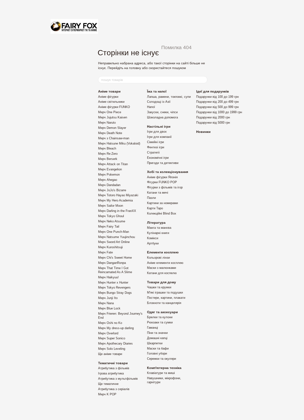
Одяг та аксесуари (162, 312)
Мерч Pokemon (109, 174)
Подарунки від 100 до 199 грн (217, 96)
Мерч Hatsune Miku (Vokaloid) (119, 143)
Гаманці (152, 327)
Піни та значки (157, 333)
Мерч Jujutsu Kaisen (112, 117)
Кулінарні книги (158, 233)
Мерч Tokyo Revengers (114, 287)
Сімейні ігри (155, 142)
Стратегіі (153, 152)
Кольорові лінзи (158, 257)
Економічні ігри (158, 157)
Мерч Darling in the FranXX (117, 211)
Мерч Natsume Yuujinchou (116, 237)
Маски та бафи (158, 348)
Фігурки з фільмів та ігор (165, 187)
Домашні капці (157, 338)
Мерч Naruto (107, 122)
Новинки (203, 132)
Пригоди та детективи (162, 163)
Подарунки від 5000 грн (213, 122)
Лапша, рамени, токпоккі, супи (169, 96)
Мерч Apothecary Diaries (115, 343)
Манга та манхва (159, 227)
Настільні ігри (159, 126)
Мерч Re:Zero (108, 153)
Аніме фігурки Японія (162, 177)
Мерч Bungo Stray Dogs (115, 292)
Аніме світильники (111, 101)
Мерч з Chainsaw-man (113, 138)
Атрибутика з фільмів (113, 368)
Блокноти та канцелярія (164, 303)
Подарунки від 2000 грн (213, 117)
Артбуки (153, 243)
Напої (151, 107)
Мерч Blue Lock (109, 308)
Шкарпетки (154, 343)
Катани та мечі (157, 192)
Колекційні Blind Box (161, 213)
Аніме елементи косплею (165, 263)
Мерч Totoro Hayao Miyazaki (118, 195)
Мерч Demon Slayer (112, 128)
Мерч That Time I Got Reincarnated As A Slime (115, 270)
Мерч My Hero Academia (115, 200)
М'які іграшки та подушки (165, 292)
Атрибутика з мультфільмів (118, 378)
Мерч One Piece (109, 112)
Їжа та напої (156, 91)
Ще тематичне (108, 384)
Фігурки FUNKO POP (162, 182)
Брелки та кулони (159, 317)
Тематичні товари (113, 363)
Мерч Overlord (108, 333)
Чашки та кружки (159, 287)
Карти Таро (155, 208)
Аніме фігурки (108, 96)
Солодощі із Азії (159, 101)
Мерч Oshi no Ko (110, 323)
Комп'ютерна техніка (164, 368)
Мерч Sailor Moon (110, 205)
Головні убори (157, 353)
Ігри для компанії (159, 137)
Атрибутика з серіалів (113, 389)
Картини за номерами (162, 203)
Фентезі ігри (155, 147)
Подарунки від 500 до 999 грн (217, 107)
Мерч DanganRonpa (112, 263)
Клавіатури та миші (161, 373)
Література (156, 222)
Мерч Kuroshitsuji (110, 247)
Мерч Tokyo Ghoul (111, 216)
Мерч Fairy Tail (108, 226)
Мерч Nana (106, 303)
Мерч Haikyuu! (108, 277)
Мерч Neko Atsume (111, 221)
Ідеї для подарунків (212, 91)
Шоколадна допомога (162, 117)
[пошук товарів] (203, 79)
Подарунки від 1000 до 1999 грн (219, 112)
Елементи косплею (163, 252)
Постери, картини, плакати (166, 297)
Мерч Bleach (107, 148)
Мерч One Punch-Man (113, 231)
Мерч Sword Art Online (114, 242)
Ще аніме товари (110, 354)
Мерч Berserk (107, 159)
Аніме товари (109, 91)
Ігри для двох (157, 131)
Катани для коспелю (162, 273)
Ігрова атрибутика (111, 373)
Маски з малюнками (161, 268)
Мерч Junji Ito (108, 298)
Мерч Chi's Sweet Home (115, 257)
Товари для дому (161, 282)
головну (135, 68)
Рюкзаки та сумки (160, 322)
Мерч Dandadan (109, 185)
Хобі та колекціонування (167, 172)
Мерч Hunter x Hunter (113, 282)
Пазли (151, 198)
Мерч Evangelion (110, 169)
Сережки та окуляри (161, 358)
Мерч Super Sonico (111, 338)
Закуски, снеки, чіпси (162, 112)
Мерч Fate (105, 252)
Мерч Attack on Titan (113, 164)
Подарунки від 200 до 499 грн (217, 101)
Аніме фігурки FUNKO (114, 107)
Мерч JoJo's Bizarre (112, 190)
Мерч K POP (107, 394)
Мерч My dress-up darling (116, 328)
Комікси (152, 238)
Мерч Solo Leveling (111, 348)
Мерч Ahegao (107, 180)
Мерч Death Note (110, 133)
